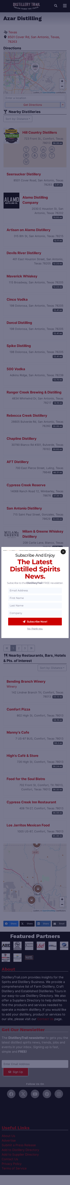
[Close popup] (63, 551)
